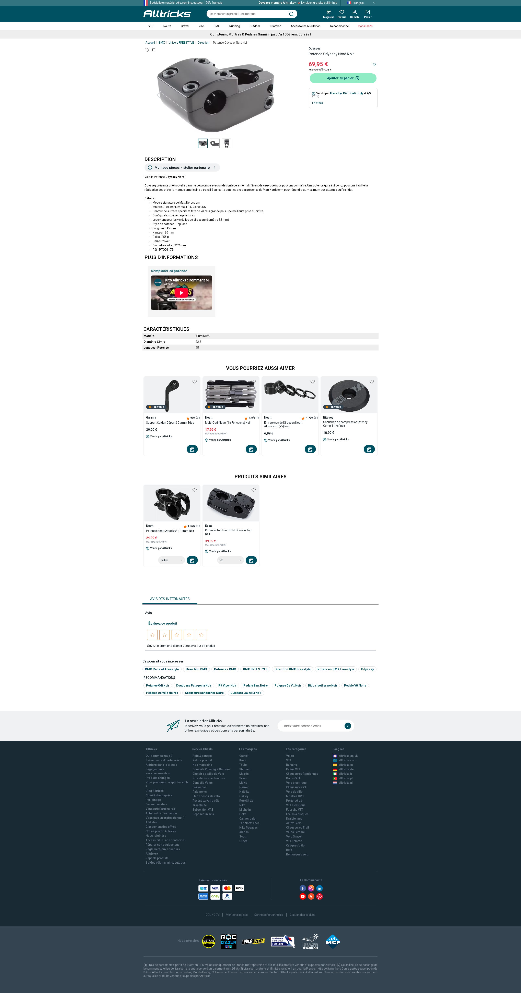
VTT (151, 26)
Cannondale (247, 818)
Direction (203, 42)
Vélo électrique (296, 782)
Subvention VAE (203, 809)
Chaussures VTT (297, 787)
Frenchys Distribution (344, 93)
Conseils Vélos (203, 782)
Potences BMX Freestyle (335, 669)
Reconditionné (339, 26)
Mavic (243, 782)
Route (167, 26)
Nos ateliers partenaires (209, 778)
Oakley (243, 796)
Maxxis (244, 773)
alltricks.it (345, 773)
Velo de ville (294, 791)
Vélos (290, 755)
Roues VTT (293, 778)
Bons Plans (365, 26)
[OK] (348, 726)
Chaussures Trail (297, 827)
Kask (242, 760)
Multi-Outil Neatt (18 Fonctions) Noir (228, 422)
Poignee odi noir (157, 685)
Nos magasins (202, 764)
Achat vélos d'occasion (161, 813)
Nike (242, 805)
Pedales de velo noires (162, 692)
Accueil (150, 42)
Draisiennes (294, 818)
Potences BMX (225, 669)
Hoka (242, 814)
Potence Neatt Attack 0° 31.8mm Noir (170, 530)
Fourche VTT (294, 809)
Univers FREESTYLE (181, 42)
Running (234, 26)
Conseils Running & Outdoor (211, 769)
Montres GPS (295, 796)
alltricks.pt (346, 778)
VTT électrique (295, 805)
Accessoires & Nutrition (306, 26)
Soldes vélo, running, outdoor (165, 862)
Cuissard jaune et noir (246, 692)
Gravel (185, 26)
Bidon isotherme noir (322, 685)
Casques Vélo (295, 845)
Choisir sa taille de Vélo (208, 773)
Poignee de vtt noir (288, 685)
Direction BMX (196, 669)
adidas (244, 832)
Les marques (248, 749)
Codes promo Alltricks (161, 831)
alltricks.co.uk (348, 755)
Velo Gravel (294, 836)
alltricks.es (346, 764)
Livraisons (200, 787)
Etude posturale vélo (206, 796)
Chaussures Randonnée (302, 773)
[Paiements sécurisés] (221, 892)
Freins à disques (297, 814)
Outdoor (255, 26)
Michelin (245, 809)
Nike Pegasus (248, 827)
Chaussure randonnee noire (204, 692)
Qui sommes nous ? (159, 755)
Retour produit (202, 760)
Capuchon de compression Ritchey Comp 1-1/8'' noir (345, 423)
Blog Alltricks (155, 790)
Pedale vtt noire (355, 685)
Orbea (243, 841)
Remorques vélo (297, 854)
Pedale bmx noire (255, 685)
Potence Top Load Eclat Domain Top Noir (228, 532)
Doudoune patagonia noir (193, 685)
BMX (217, 26)
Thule (243, 764)
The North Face (249, 823)
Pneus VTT (293, 769)
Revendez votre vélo (206, 800)
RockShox (246, 800)
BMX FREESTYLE (255, 669)
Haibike (244, 791)
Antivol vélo (294, 823)
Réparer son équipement (162, 844)
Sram (243, 778)
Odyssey (314, 48)
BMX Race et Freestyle (162, 669)
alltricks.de (346, 769)
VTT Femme (294, 841)
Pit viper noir (227, 685)
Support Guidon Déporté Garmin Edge (170, 422)
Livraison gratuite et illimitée (298, 2)
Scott (242, 836)
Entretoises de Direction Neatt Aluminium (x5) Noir (283, 424)
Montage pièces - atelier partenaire (182, 167)
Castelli (244, 755)
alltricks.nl (346, 782)
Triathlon (275, 26)
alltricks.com (347, 760)
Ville (201, 26)
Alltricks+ (152, 853)
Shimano (245, 769)
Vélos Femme (295, 832)
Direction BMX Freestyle (293, 669)
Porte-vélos (294, 800)
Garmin (244, 787)
